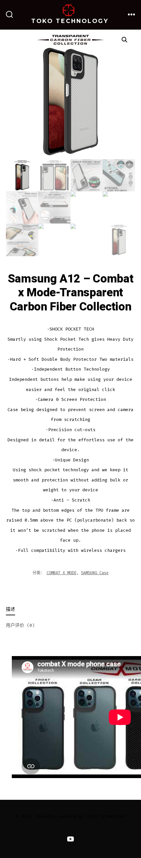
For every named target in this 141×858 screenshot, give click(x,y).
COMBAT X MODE (61, 573)
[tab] (65, 609)
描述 (10, 609)
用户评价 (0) (20, 625)
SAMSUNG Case (95, 573)
